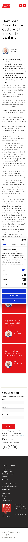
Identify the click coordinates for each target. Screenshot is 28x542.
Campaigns (6, 494)
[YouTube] (15, 447)
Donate (4, 496)
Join (3, 498)
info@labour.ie (12, 486)
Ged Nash (14, 49)
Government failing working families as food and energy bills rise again (14, 353)
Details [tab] (14, 244)
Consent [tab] (5, 244)
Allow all (14, 290)
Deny (14, 300)
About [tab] (23, 244)
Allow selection (14, 295)
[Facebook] (5, 447)
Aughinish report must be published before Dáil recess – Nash (13, 323)
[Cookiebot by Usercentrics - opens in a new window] (20, 240)
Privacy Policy (21, 435)
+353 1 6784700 (10, 484)
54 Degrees (14, 537)
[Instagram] (10, 447)
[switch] (24, 275)
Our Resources (7, 500)
